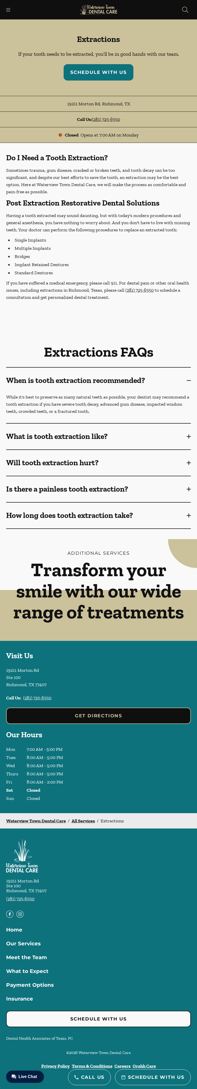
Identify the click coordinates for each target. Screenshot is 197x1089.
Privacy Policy (55, 1066)
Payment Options (30, 985)
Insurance (19, 999)
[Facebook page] (9, 914)
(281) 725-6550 (106, 119)
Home (14, 930)
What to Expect (27, 971)
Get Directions (98, 716)
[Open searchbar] (185, 9)
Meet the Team (26, 957)
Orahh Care (144, 1066)
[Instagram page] (20, 914)
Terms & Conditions (92, 1066)
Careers (122, 1066)
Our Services (23, 943)
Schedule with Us (98, 72)
